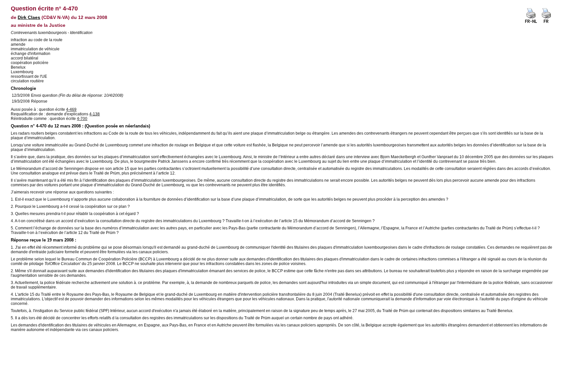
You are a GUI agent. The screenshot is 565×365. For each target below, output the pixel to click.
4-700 (82, 118)
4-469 (71, 109)
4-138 (94, 114)
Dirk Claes (29, 17)
